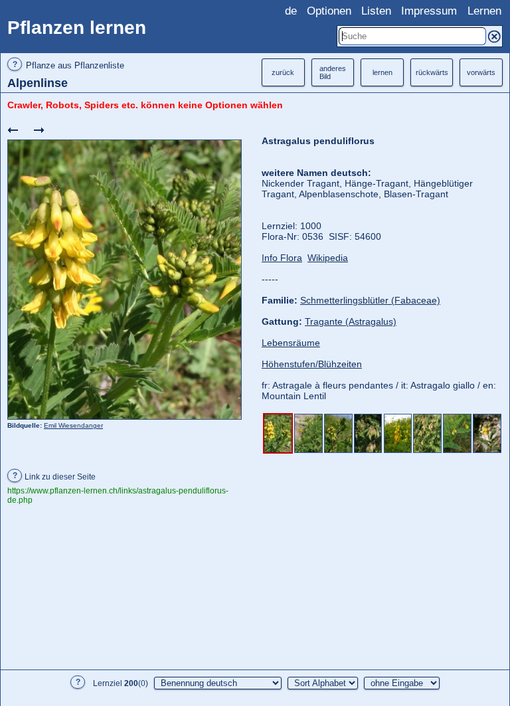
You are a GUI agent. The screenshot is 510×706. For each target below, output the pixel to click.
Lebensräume (291, 342)
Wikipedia (327, 257)
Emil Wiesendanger (73, 425)
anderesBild (332, 72)
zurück (283, 72)
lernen (382, 72)
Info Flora (282, 257)
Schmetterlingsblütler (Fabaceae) (370, 300)
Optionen (329, 11)
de (291, 11)
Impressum (429, 11)
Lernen (484, 11)
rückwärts (432, 72)
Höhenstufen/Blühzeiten (312, 364)
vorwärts (481, 72)
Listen (376, 11)
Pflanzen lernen (76, 27)
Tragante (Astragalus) (350, 321)
